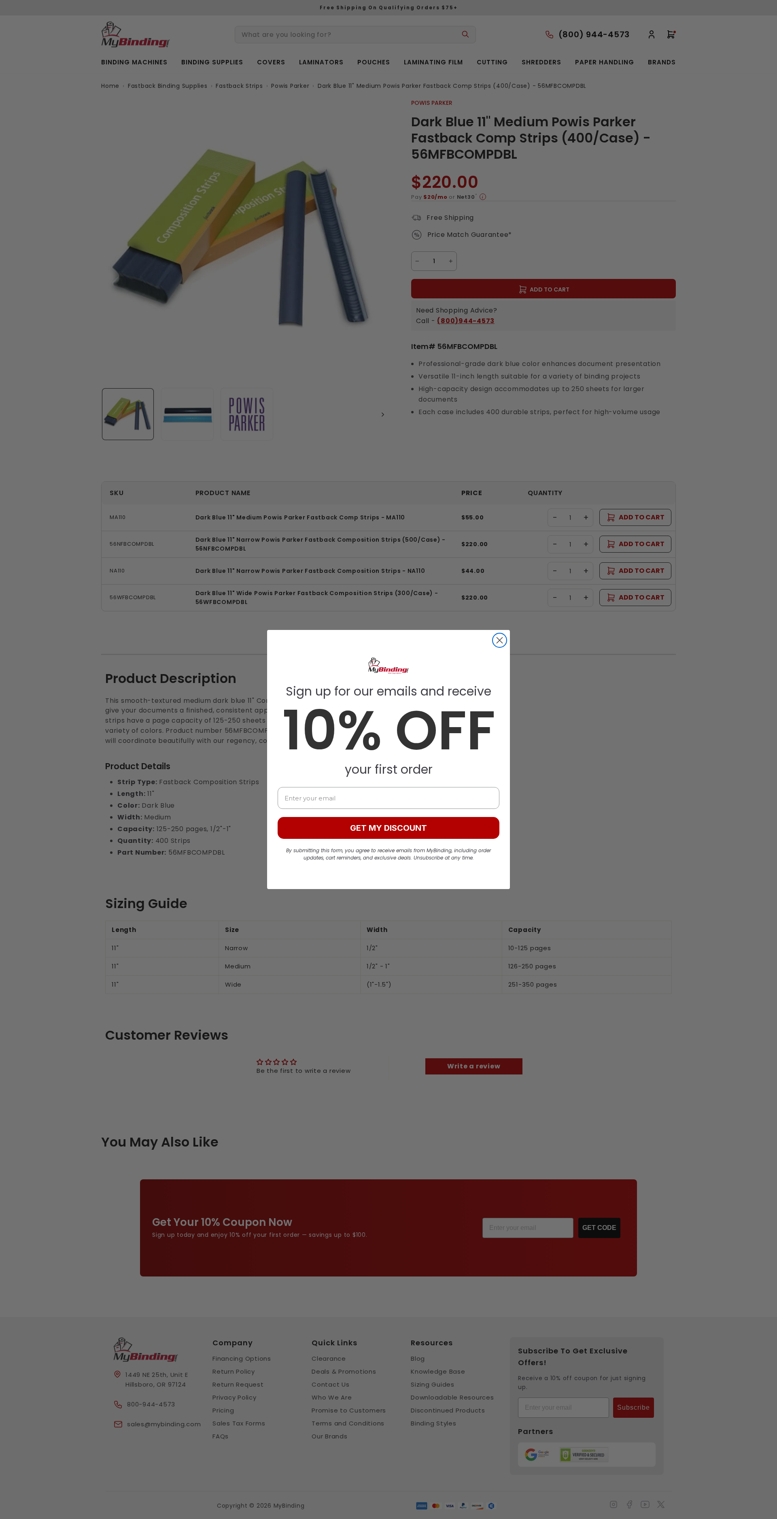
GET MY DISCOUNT (388, 828)
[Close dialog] (500, 640)
